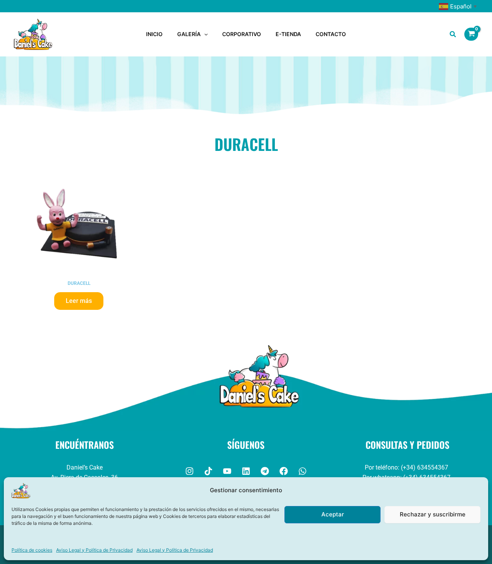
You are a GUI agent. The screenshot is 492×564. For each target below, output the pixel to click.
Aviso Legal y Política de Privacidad (94, 550)
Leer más (79, 300)
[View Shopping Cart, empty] (471, 34)
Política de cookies (32, 550)
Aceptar (332, 514)
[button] (204, 34)
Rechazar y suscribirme (432, 514)
